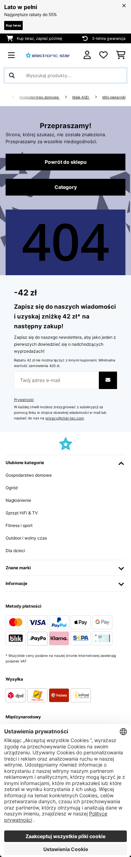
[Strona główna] (10, 97)
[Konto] (87, 55)
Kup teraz (13, 25)
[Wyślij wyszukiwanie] (12, 75)
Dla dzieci (15, 550)
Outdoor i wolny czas (26, 538)
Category (65, 187)
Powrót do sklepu (66, 162)
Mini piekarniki (113, 97)
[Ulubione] (103, 55)
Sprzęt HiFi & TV (22, 512)
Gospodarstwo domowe (39, 97)
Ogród (11, 487)
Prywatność (24, 400)
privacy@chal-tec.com (64, 418)
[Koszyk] (120, 55)
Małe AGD (81, 97)
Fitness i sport (19, 525)
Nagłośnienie (18, 500)
